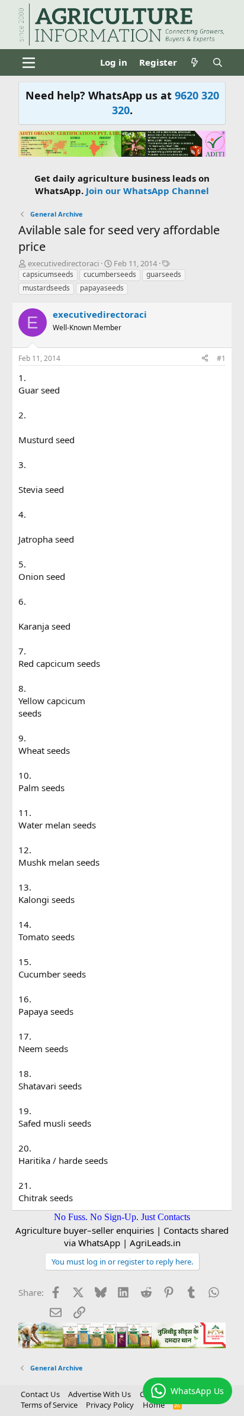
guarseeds (163, 274)
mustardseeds (46, 288)
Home (154, 1404)
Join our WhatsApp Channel (147, 190)
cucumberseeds (110, 274)
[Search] (217, 62)
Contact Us (40, 1394)
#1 (221, 358)
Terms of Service (49, 1404)
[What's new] (194, 62)
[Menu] (29, 63)
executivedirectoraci (63, 263)
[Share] (205, 359)
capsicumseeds (48, 274)
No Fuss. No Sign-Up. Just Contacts (122, 1217)
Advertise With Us (99, 1394)
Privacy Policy (110, 1404)
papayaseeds (102, 288)
